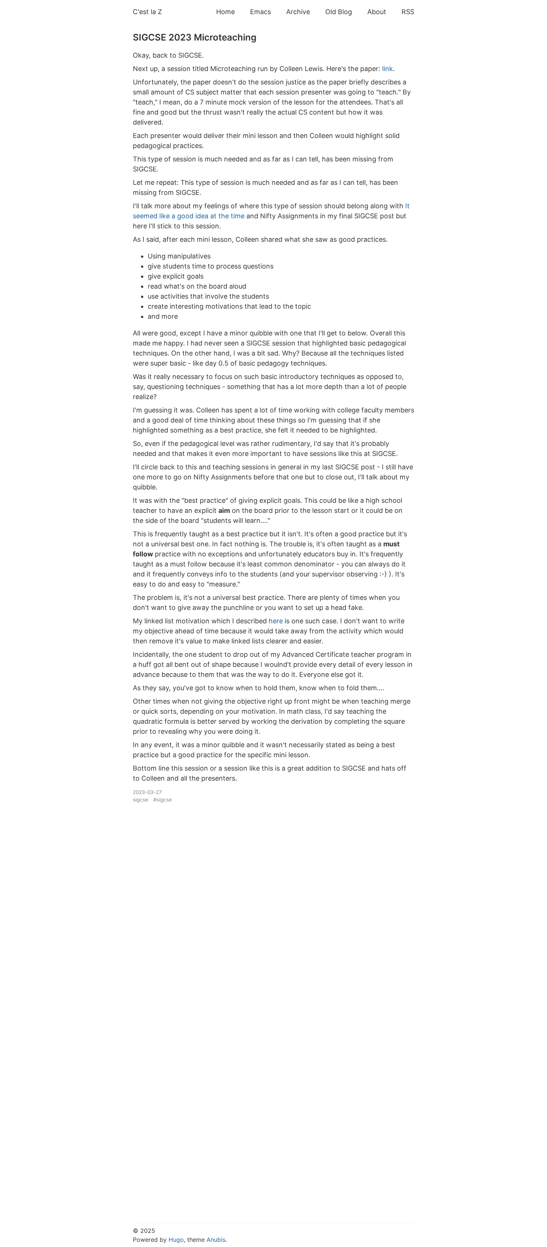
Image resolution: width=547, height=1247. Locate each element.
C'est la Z (147, 12)
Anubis (216, 1239)
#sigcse (162, 800)
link (387, 69)
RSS (408, 12)
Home (225, 12)
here (276, 621)
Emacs (260, 12)
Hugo (176, 1239)
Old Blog (338, 12)
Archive (298, 12)
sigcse (140, 800)
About (376, 12)
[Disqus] (273, 906)
